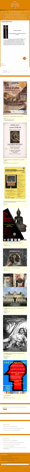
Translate (9, 72)
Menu (2, 11)
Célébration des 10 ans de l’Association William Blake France (12, 14)
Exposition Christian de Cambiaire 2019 (10, 17)
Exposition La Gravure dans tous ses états (17, 11)
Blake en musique (26, 11)
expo (9, 11)
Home (2, 23)
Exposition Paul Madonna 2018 (21, 17)
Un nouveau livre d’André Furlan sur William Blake (9, 444)
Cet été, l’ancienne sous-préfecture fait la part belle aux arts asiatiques (11, 428)
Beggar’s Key (24, 14)
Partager (4, 65)
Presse (6, 11)
